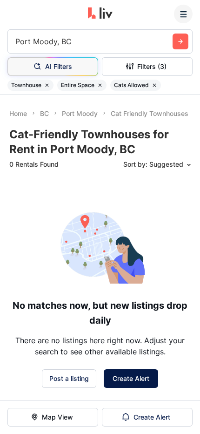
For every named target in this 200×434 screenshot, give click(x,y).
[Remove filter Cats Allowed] (154, 85)
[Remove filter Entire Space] (100, 85)
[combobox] (16, 41)
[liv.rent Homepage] (100, 13)
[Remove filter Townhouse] (47, 85)
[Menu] (183, 14)
